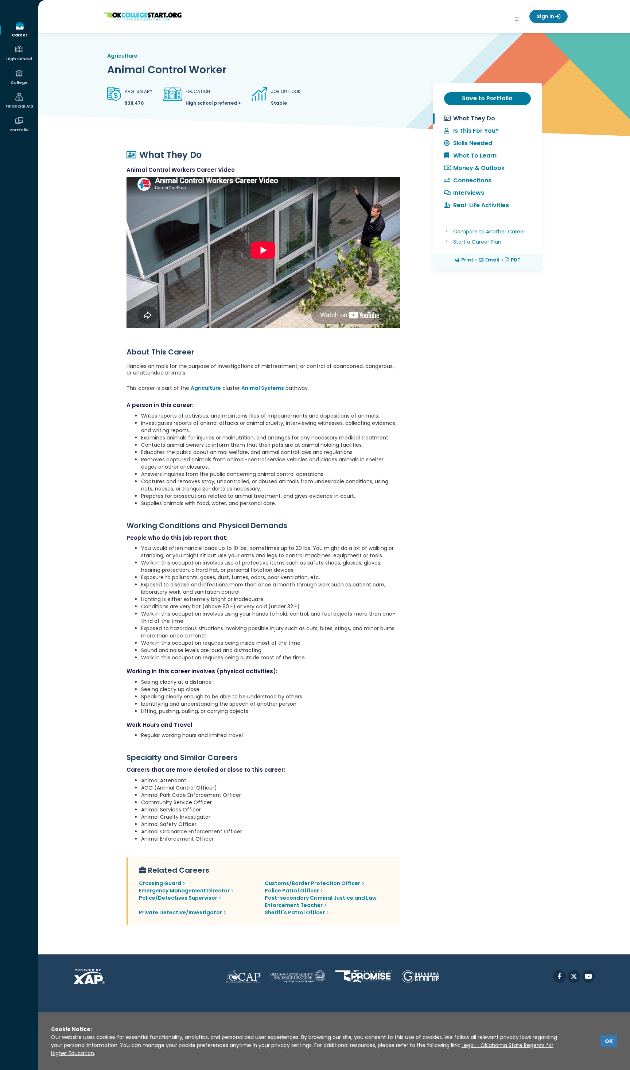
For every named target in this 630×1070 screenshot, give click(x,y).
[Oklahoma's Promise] (363, 976)
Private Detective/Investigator (180, 912)
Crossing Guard (160, 883)
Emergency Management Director (184, 890)
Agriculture (122, 55)
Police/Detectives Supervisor (178, 898)
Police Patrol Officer (292, 890)
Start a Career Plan (477, 241)
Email (492, 259)
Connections (472, 180)
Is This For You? (476, 131)
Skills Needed (472, 143)
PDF (515, 259)
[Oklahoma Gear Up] (420, 976)
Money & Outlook (479, 168)
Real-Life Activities (481, 205)
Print (467, 259)
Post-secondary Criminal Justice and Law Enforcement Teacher (321, 901)
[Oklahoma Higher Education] (298, 976)
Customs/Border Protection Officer (312, 883)
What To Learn (475, 155)
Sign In (546, 16)
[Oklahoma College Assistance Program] (243, 976)
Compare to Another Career (489, 231)
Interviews (468, 193)
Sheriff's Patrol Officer (295, 912)
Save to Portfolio (487, 98)
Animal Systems (262, 388)
